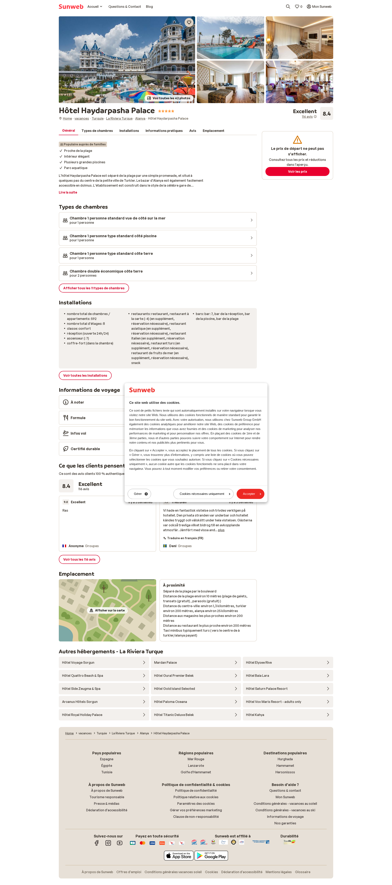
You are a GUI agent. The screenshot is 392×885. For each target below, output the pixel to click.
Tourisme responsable (106, 797)
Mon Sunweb (285, 797)
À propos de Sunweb (106, 790)
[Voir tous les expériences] (313, 113)
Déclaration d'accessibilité (106, 810)
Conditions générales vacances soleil (173, 872)
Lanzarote (196, 766)
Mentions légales (279, 872)
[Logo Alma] (162, 845)
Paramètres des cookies (196, 804)
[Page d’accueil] (71, 6)
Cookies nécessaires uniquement (202, 494)
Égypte (106, 766)
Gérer (138, 494)
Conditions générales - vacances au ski (285, 810)
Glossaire (302, 872)
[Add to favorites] (189, 22)
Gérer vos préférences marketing (196, 810)
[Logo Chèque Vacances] (172, 845)
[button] (127, 59)
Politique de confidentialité (196, 790)
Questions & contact (285, 790)
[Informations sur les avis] (315, 116)
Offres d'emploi (128, 872)
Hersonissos (285, 772)
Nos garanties (285, 823)
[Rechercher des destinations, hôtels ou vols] (288, 6)
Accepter (249, 494)
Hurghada (285, 759)
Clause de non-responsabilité (196, 817)
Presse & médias (106, 804)
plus (221, 530)
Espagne (106, 759)
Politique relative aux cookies (196, 797)
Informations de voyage (285, 817)
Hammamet (285, 766)
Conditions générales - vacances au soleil (285, 804)
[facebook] (97, 845)
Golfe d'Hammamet (196, 772)
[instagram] (108, 845)
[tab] (68, 130)
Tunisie (106, 772)
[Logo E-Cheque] (181, 845)
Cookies (211, 872)
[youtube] (119, 845)
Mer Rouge (196, 759)
